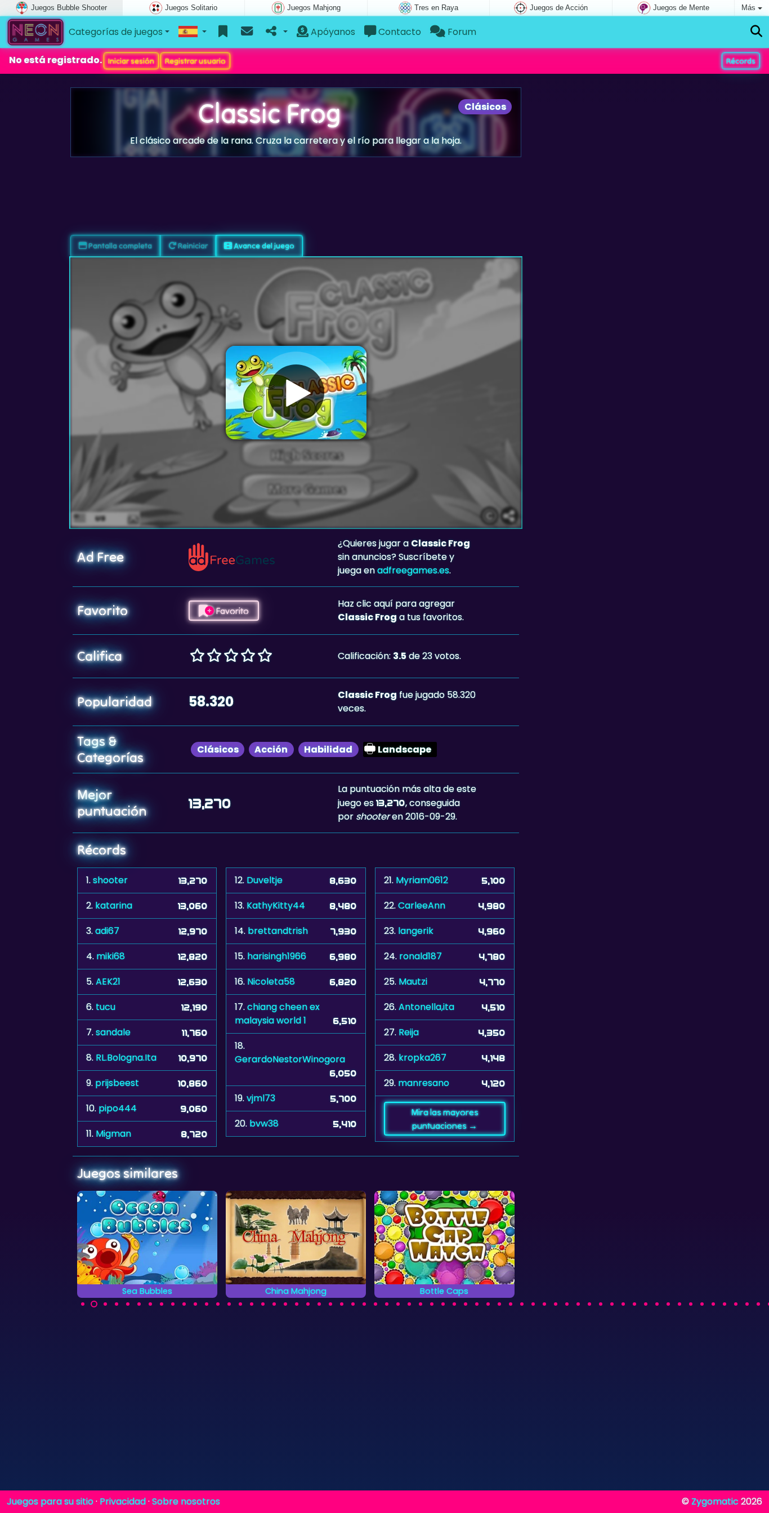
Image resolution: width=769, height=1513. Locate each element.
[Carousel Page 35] (465, 1304)
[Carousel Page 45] (578, 1304)
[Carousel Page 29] (398, 1304)
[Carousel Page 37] (488, 1304)
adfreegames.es (413, 570)
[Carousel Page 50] (634, 1304)
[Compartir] (275, 32)
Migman (113, 1133)
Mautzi (413, 981)
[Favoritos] (223, 32)
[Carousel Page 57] (713, 1304)
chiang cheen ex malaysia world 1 (277, 1013)
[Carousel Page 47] (600, 1304)
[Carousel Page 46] (589, 1304)
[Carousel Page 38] (499, 1304)
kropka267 (422, 1057)
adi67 (107, 930)
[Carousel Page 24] (341, 1304)
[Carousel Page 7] (150, 1304)
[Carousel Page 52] (657, 1304)
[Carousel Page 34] (454, 1304)
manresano (423, 1082)
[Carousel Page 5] (127, 1304)
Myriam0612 (422, 880)
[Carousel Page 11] (195, 1304)
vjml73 (261, 1098)
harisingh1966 (276, 956)
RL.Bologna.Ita (126, 1057)
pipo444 (118, 1108)
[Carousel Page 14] (229, 1304)
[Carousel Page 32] (431, 1304)
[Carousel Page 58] (724, 1304)
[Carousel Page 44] (567, 1304)
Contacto (398, 31)
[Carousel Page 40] (521, 1304)
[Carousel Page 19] (285, 1304)
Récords (740, 61)
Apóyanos (332, 31)
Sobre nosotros (186, 1501)
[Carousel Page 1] (82, 1304)
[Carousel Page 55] (690, 1304)
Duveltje (265, 880)
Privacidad (123, 1501)
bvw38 (264, 1123)
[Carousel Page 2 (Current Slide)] (94, 1304)
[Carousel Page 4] (116, 1304)
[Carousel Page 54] (679, 1304)
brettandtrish (278, 930)
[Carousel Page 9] (172, 1304)
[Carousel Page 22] (319, 1304)
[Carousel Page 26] (364, 1304)
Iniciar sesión (131, 61)
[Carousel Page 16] (251, 1304)
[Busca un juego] (756, 31)
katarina (113, 905)
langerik (415, 930)
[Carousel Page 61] (758, 1304)
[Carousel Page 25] (353, 1304)
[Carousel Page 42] (544, 1304)
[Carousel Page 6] (139, 1304)
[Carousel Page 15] (240, 1304)
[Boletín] (247, 32)
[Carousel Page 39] (510, 1304)
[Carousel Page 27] (375, 1304)
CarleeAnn (421, 905)
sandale (113, 1032)
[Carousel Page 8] (161, 1304)
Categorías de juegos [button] (116, 31)
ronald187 (420, 956)
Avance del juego (263, 246)
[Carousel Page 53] (668, 1304)
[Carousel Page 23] (330, 1304)
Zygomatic (715, 1501)
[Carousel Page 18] (274, 1304)
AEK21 (108, 981)
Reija (409, 1032)
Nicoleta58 (271, 981)
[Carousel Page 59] (735, 1304)
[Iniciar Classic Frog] (296, 392)
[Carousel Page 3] (105, 1304)
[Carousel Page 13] (217, 1304)
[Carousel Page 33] (443, 1304)
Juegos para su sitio (50, 1501)
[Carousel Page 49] (623, 1304)
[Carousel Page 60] (747, 1304)
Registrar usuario (195, 61)
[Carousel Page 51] (645, 1304)
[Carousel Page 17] (263, 1304)
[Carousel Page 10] (184, 1304)
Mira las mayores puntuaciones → (445, 1118)
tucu (105, 1006)
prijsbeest (117, 1082)
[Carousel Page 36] (476, 1304)
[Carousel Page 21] (308, 1304)
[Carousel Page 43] (555, 1304)
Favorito (231, 610)
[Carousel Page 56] (702, 1304)
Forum (460, 31)
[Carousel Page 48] (612, 1304)
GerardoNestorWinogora (290, 1059)
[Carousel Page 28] (386, 1304)
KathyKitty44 (276, 905)
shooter (110, 880)
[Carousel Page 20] (296, 1304)
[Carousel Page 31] (420, 1304)
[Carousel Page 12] (206, 1304)
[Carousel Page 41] (533, 1304)
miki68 (110, 956)
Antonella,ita (426, 1006)
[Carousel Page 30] (409, 1304)
